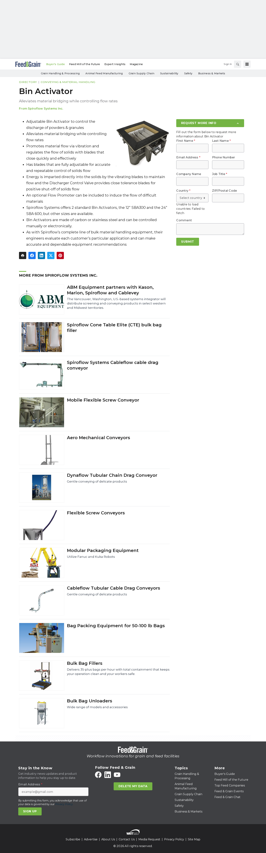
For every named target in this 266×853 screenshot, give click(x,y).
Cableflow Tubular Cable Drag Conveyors (113, 588)
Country (183, 190)
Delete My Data (133, 786)
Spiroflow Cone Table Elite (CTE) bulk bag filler (114, 327)
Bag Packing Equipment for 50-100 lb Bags (116, 625)
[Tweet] (50, 255)
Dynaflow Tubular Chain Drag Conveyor (112, 475)
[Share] (32, 255)
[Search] (237, 64)
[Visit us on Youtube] (117, 774)
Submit (187, 241)
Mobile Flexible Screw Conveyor (103, 400)
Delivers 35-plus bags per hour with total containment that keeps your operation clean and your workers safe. (118, 672)
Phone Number (223, 157)
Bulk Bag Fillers (84, 663)
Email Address (188, 157)
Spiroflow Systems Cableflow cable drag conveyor (112, 365)
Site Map (194, 839)
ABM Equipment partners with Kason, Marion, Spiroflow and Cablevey (110, 290)
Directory (28, 82)
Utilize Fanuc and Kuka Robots (91, 556)
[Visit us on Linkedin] (107, 774)
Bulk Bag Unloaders (89, 700)
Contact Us (127, 839)
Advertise (91, 839)
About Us (108, 839)
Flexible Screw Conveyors (96, 512)
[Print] (22, 255)
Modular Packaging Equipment (103, 550)
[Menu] (247, 64)
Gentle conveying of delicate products (97, 481)
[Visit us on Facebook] (98, 774)
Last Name (221, 140)
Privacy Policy (174, 839)
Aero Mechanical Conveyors (98, 437)
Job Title (219, 174)
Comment (184, 220)
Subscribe (73, 839)
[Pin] (60, 255)
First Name (185, 140)
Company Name (188, 174)
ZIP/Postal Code (224, 190)
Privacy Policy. (64, 804)
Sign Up (30, 811)
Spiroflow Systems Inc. (45, 108)
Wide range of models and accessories (97, 707)
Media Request (149, 839)
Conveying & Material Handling (68, 82)
